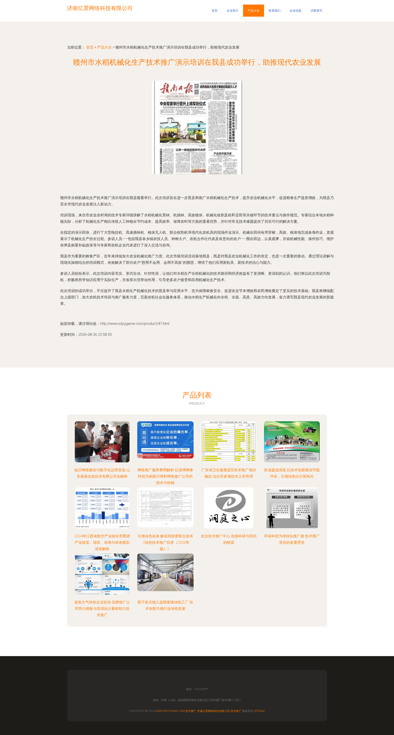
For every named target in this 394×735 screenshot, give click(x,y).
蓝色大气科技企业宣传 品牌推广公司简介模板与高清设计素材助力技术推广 (102, 608)
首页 (215, 10)
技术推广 (190, 711)
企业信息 (295, 10)
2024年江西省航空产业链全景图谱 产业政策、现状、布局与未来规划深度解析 (102, 542)
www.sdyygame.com (170, 711)
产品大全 (253, 10)
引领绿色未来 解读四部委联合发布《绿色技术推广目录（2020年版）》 (165, 542)
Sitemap (259, 711)
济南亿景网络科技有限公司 (213, 711)
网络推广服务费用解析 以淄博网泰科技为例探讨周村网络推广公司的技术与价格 (165, 476)
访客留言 (316, 10)
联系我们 (274, 10)
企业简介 (232, 10)
